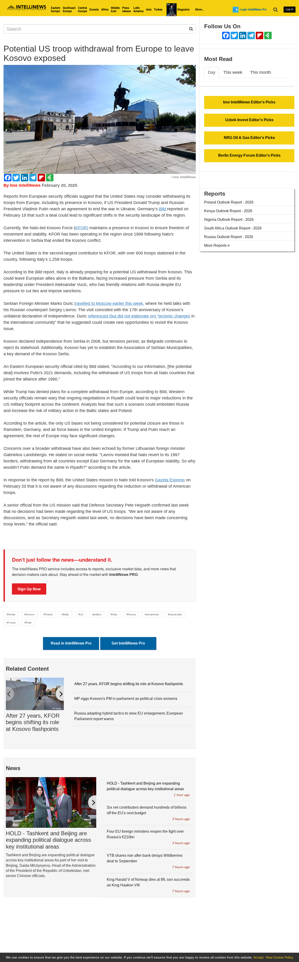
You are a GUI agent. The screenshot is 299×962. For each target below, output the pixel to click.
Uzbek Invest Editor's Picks (249, 120)
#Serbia (11, 614)
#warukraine (175, 614)
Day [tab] (211, 72)
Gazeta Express (170, 480)
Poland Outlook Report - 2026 (228, 202)
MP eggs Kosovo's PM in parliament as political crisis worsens (125, 699)
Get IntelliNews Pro (128, 643)
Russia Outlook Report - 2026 (228, 237)
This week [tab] (232, 72)
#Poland (48, 614)
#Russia (131, 614)
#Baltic (65, 614)
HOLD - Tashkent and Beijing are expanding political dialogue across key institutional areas (48, 840)
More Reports (216, 245)
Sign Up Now (29, 589)
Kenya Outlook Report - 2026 (228, 211)
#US (80, 614)
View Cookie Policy (279, 957)
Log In (289, 9)
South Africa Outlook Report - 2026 (233, 228)
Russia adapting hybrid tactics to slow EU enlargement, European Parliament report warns (128, 716)
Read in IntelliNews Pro (71, 643)
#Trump (11, 622)
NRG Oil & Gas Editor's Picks (249, 138)
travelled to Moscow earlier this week (108, 303)
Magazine (183, 9)
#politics (96, 614)
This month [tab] (260, 72)
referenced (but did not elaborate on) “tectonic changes (139, 316)
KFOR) (81, 228)
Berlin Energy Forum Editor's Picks (249, 155)
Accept (258, 957)
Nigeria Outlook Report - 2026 (229, 220)
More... (199, 9)
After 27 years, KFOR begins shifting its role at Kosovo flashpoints (33, 722)
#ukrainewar (152, 614)
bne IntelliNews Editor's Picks (249, 102)
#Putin (28, 622)
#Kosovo (29, 614)
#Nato (113, 614)
